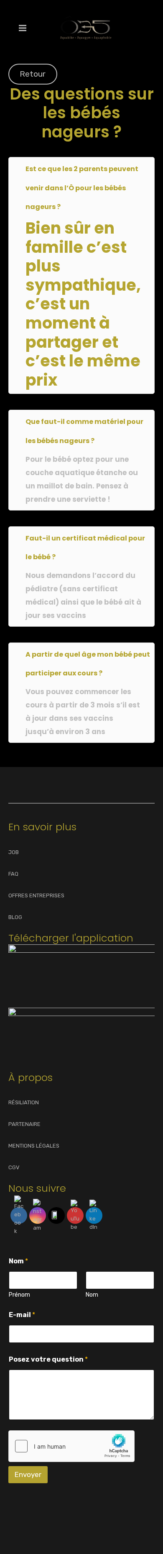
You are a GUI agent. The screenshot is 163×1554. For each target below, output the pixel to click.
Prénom (19, 1294)
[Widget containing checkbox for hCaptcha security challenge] (71, 1446)
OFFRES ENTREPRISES (36, 895)
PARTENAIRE (24, 1124)
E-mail (22, 1315)
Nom (92, 1294)
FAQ (13, 874)
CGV (14, 1167)
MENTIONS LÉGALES (33, 1146)
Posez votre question (48, 1359)
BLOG (15, 917)
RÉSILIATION (23, 1102)
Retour (33, 74)
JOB (13, 852)
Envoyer (28, 1474)
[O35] (85, 27)
